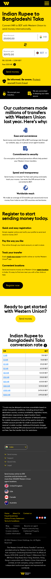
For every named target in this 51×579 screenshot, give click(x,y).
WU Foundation (12, 528)
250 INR (6, 377)
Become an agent (31, 526)
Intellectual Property (31, 531)
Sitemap (28, 533)
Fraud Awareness (11, 516)
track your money (14, 257)
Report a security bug (30, 528)
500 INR (6, 382)
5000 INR (6, 395)
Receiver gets (9, 51)
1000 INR (6, 386)
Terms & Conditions (12, 521)
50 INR (5, 368)
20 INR (5, 364)
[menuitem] (7, 3)
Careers (17, 526)
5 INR (5, 355)
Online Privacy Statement (14, 518)
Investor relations (12, 531)
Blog (7, 526)
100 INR (6, 373)
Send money (12, 72)
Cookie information (13, 533)
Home (7, 513)
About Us (16, 513)
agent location (42, 270)
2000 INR (6, 390)
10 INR (5, 360)
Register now (13, 285)
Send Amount (9, 35)
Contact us (27, 513)
